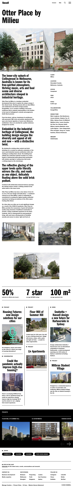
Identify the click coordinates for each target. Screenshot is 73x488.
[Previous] (62, 444)
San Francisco (42, 477)
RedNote (52, 479)
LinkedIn (63, 474)
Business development (8, 474)
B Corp (25, 485)
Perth (30, 477)
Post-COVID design (42, 454)
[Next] (69, 444)
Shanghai (23, 479)
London (40, 474)
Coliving (18, 454)
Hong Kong (32, 474)
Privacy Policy (17, 485)
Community (7, 454)
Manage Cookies (7, 485)
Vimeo (52, 477)
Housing (28, 454)
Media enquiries (6, 477)
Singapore (32, 479)
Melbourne (23, 477)
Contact (54, 2)
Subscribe (5, 466)
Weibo (63, 477)
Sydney (40, 479)
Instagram (53, 474)
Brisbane (22, 474)
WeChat (63, 479)
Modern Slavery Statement (36, 485)
